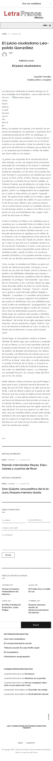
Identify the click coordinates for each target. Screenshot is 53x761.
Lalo (11, 53)
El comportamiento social (18, 643)
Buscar (36, 624)
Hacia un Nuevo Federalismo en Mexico (10, 591)
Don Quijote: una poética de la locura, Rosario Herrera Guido (26, 490)
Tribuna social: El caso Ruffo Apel (21, 647)
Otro (4, 34)
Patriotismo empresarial (17, 656)
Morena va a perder (35, 678)
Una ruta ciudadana (31, 3)
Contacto (30, 743)
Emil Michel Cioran (38, 694)
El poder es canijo (38, 689)
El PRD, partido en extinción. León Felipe (11, 607)
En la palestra (11, 652)
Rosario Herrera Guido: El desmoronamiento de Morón (38, 609)
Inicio (4, 460)
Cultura (11, 484)
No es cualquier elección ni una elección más (26, 683)
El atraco (29, 674)
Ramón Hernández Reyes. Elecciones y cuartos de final (25, 466)
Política (11, 460)
